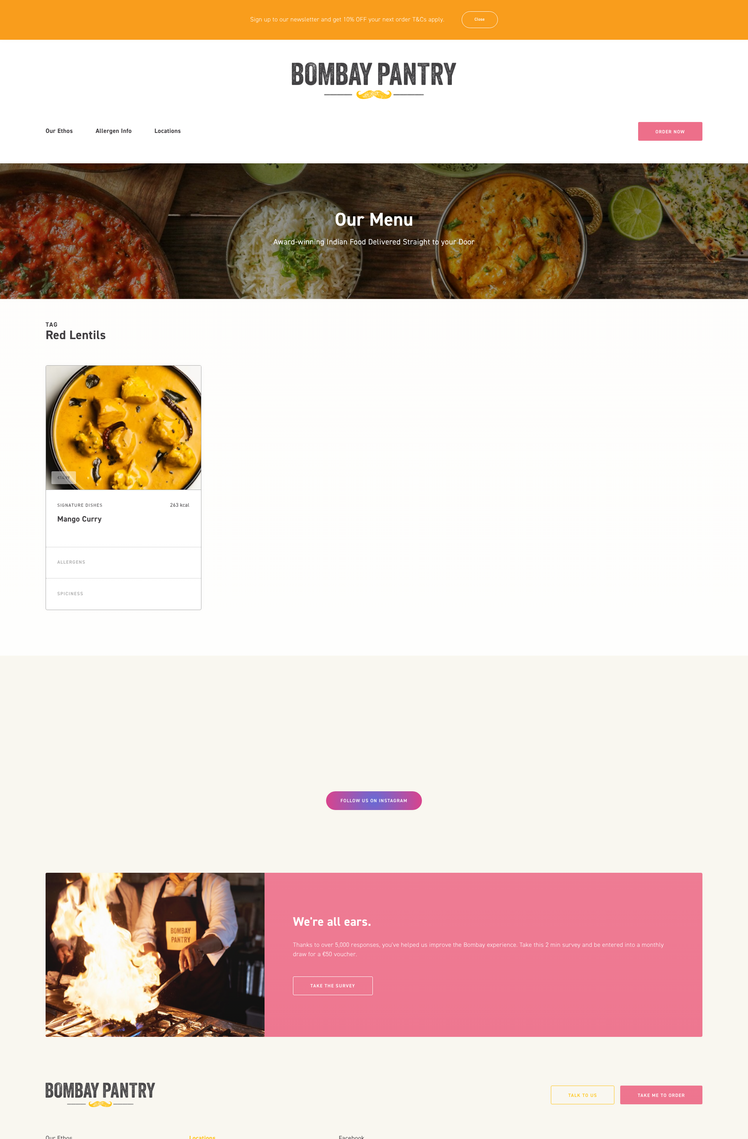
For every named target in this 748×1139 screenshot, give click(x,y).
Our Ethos (59, 131)
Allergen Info (113, 131)
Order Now (670, 132)
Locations (168, 131)
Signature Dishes (80, 505)
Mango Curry (79, 519)
